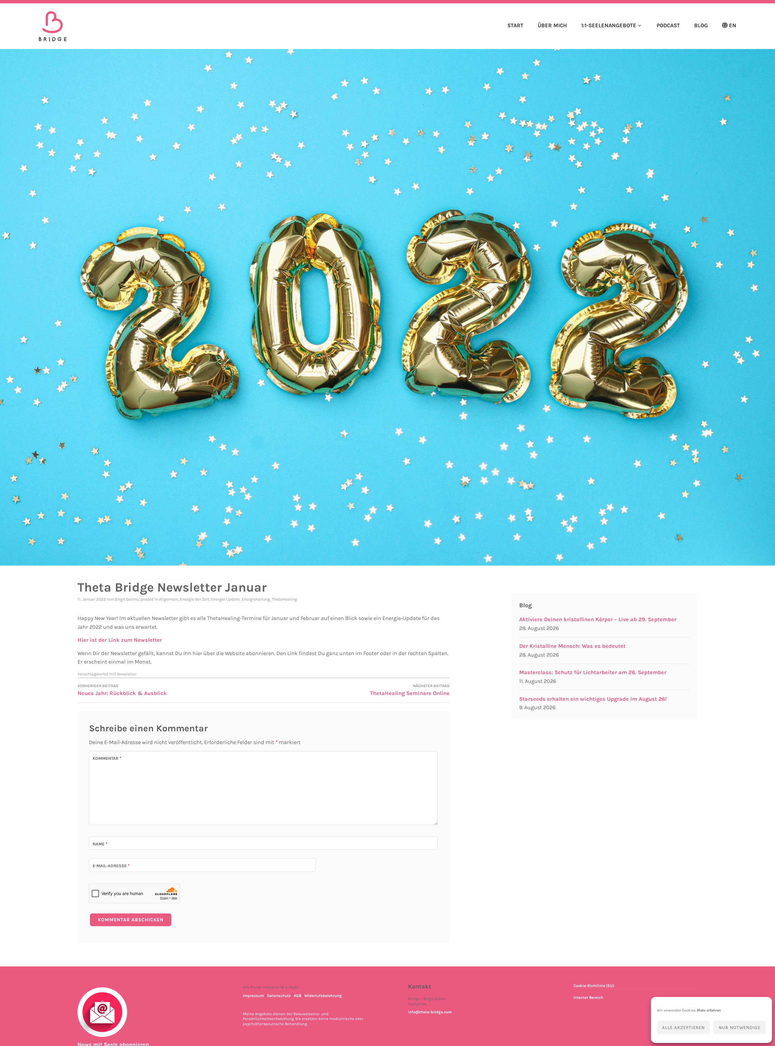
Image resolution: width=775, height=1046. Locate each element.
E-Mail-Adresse (111, 865)
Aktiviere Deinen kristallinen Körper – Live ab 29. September (597, 619)
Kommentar (107, 758)
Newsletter (127, 674)
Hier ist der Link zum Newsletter (120, 640)
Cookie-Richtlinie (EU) (593, 985)
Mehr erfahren (709, 1010)
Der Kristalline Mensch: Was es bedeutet (572, 646)
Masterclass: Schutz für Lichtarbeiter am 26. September (592, 672)
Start (515, 25)
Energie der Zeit (194, 599)
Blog (701, 25)
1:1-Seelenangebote (608, 25)
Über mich (552, 25)
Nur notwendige (739, 1027)
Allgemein (168, 599)
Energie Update (225, 599)
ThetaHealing (284, 599)
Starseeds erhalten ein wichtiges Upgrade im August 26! (593, 699)
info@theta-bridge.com (430, 1012)
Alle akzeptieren (683, 1027)
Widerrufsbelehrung (323, 995)
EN (732, 25)
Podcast (668, 25)
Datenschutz (279, 995)
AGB (297, 995)
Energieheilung (256, 599)
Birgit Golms (127, 599)
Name (100, 844)
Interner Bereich (588, 997)
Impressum (253, 995)
